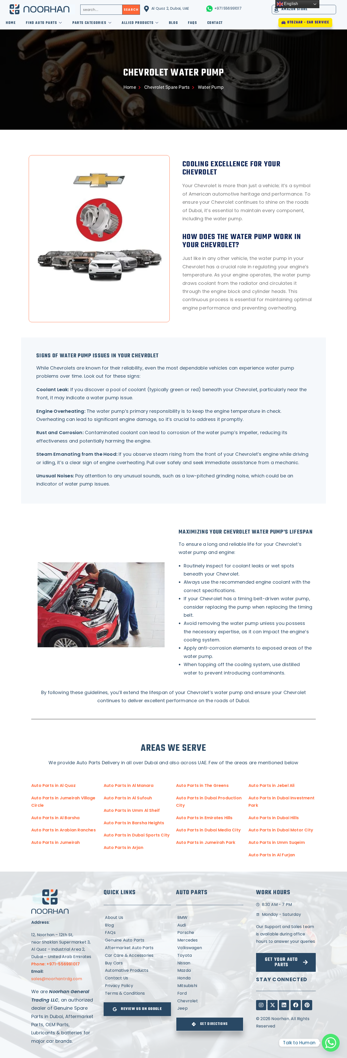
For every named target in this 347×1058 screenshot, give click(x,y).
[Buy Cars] (137, 963)
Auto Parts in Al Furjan (271, 855)
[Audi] (209, 925)
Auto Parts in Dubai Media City (208, 830)
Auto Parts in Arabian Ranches (63, 830)
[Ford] (209, 993)
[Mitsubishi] (209, 986)
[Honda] (209, 978)
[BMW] (209, 917)
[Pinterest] (307, 1005)
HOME (11, 23)
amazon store (294, 9)
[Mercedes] (209, 940)
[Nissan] (209, 963)
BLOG (173, 23)
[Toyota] (209, 955)
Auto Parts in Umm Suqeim (276, 842)
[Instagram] (261, 1005)
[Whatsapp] (331, 1043)
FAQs (192, 23)
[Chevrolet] (209, 1001)
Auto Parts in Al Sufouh (128, 798)
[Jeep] (209, 1008)
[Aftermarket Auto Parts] (137, 948)
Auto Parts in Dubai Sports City (137, 835)
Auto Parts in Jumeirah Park (205, 842)
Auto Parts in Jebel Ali (271, 785)
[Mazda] (209, 970)
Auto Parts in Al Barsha (55, 818)
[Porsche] (209, 932)
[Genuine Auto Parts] (137, 940)
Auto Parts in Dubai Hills (273, 818)
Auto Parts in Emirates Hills (204, 818)
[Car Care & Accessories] (137, 955)
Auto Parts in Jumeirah (55, 842)
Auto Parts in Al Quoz (53, 785)
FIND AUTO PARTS (41, 23)
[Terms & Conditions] (137, 993)
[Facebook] (296, 1005)
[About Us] (137, 917)
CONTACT (215, 23)
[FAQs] (137, 932)
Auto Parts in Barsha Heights (134, 823)
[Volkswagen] (209, 948)
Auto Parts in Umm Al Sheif (132, 810)
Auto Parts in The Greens (202, 785)
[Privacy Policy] (137, 986)
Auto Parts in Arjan (123, 847)
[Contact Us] (137, 978)
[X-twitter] (272, 1005)
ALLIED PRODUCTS (137, 23)
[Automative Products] (137, 970)
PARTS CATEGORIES (89, 23)
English (290, 4)
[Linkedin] (284, 1005)
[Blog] (137, 925)
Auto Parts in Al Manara (129, 785)
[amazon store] (276, 9)
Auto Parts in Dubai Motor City (280, 830)
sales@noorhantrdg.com (56, 979)
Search (131, 9)
